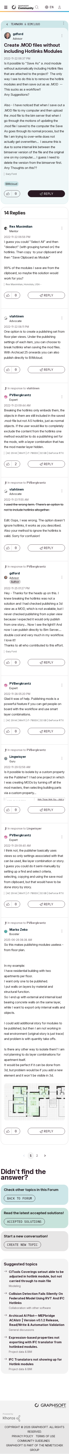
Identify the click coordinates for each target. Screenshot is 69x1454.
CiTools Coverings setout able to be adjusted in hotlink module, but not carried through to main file (36, 1276)
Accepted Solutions (24, 1222)
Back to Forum (19, 1198)
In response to (23, 388)
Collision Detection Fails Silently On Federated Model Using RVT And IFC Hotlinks (36, 1298)
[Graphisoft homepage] (50, 1406)
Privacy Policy (22, 1436)
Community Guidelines (33, 1440)
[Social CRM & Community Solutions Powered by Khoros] (11, 1417)
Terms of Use (45, 1436)
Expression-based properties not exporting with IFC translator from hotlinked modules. (35, 1342)
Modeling (15, 1286)
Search (37, 7)
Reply (48, 194)
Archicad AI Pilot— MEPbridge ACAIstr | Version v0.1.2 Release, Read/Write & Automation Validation (36, 1320)
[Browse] (7, 7)
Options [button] (62, 23)
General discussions (21, 1329)
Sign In (61, 7)
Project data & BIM (20, 1351)
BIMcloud (11, 183)
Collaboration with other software (30, 1307)
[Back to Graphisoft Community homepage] (23, 7)
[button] (8, 193)
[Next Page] (44, 1155)
